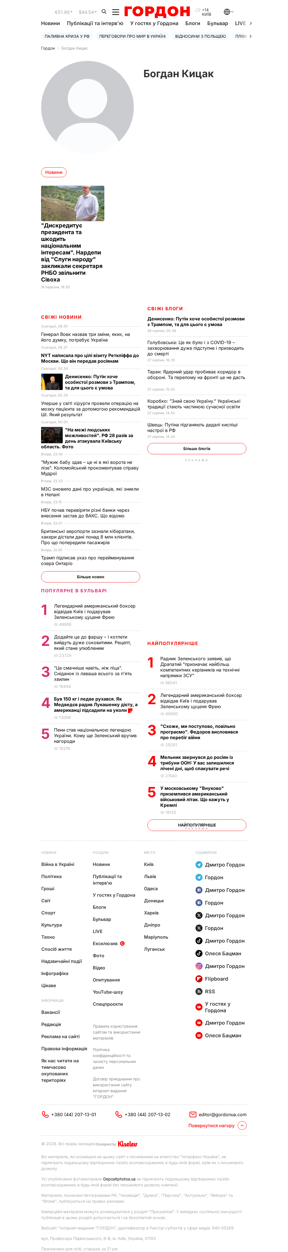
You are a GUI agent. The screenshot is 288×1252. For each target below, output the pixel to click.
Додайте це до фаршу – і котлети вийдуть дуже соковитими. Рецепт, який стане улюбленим (92, 642)
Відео (99, 967)
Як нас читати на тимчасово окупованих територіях (60, 1070)
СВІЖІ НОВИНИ (61, 317)
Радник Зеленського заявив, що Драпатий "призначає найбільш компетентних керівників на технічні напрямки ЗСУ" (200, 667)
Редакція (51, 1024)
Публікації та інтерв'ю (95, 23)
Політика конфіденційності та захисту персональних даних (114, 1058)
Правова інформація (64, 1048)
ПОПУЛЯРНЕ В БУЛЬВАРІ (74, 590)
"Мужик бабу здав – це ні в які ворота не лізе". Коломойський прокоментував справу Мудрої (90, 467)
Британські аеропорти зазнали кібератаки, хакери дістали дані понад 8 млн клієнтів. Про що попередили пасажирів (88, 536)
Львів (150, 876)
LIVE (98, 931)
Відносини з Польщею (200, 36)
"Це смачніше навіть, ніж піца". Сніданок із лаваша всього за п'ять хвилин (93, 673)
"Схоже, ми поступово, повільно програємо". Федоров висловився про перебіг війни (199, 731)
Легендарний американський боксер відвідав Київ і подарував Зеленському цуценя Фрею (201, 700)
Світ (46, 900)
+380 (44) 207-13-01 (73, 1114)
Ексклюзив (105, 943)
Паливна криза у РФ (67, 36)
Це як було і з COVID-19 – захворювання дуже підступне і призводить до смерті (195, 348)
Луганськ (154, 949)
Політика (51, 876)
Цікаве (48, 985)
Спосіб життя (56, 949)
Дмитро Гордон (225, 865)
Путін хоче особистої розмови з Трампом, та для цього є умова (196, 321)
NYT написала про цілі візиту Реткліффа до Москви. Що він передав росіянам (90, 358)
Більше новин (90, 576)
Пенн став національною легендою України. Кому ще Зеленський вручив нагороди (95, 735)
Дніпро (152, 925)
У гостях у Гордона (154, 23)
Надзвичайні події (61, 961)
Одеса (151, 888)
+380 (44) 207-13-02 (147, 1114)
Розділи (101, 852)
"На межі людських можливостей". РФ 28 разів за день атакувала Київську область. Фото (87, 438)
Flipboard (216, 979)
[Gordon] (157, 12)
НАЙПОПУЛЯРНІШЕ (172, 643)
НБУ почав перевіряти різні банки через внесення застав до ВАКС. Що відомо (85, 512)
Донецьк (154, 900)
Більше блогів (196, 448)
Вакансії (50, 1012)
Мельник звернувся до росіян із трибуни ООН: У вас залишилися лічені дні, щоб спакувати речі (197, 762)
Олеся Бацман (223, 953)
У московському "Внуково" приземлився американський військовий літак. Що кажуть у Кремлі (194, 796)
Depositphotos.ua (119, 1178)
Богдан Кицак (75, 48)
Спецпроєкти (108, 1004)
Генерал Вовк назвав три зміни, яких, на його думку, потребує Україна (85, 337)
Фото (98, 955)
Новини (50, 23)
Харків (151, 913)
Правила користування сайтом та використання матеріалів (116, 1032)
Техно (48, 937)
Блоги (192, 23)
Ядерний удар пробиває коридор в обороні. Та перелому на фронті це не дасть (196, 377)
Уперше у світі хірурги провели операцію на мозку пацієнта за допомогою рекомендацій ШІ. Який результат (90, 408)
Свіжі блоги (165, 308)
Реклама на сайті (60, 1036)
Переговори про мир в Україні (132, 36)
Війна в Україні (57, 864)
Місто (149, 852)
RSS (210, 991)
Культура (51, 925)
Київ (149, 864)
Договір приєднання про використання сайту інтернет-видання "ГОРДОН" (116, 1087)
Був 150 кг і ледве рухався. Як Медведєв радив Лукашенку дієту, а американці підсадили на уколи (96, 704)
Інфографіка (54, 973)
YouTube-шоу (108, 992)
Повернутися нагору (211, 1125)
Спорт (48, 913)
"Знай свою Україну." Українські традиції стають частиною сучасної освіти (194, 403)
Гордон (48, 48)
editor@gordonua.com (223, 1114)
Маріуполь (156, 937)
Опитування (106, 980)
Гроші (47, 888)
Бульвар (217, 23)
